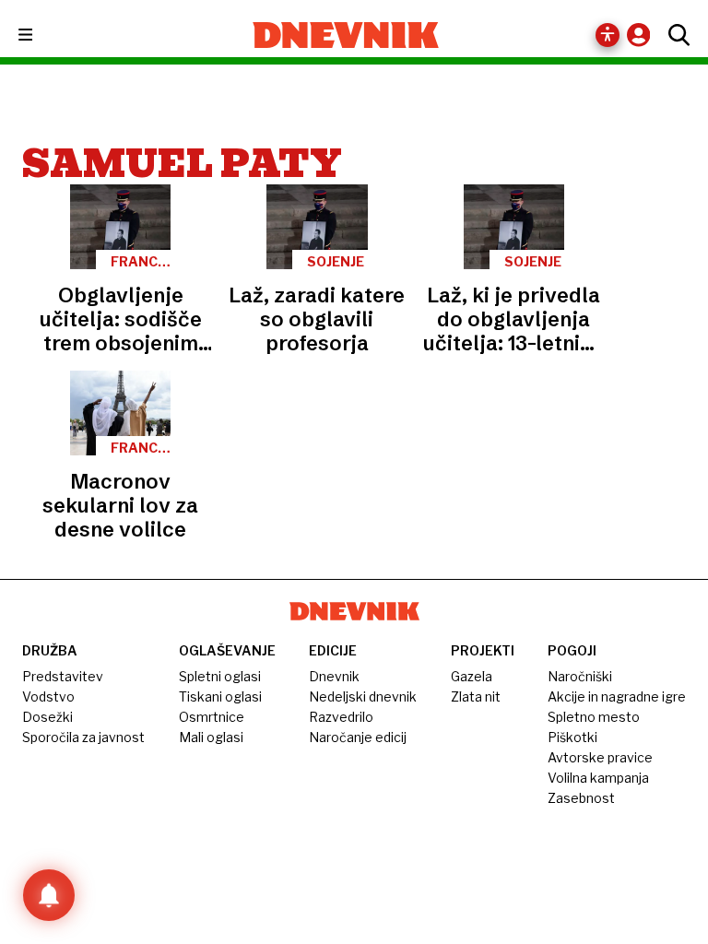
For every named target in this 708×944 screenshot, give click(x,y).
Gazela (471, 676)
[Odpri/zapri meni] (41, 35)
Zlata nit (476, 696)
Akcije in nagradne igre (617, 696)
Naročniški (580, 676)
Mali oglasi (211, 737)
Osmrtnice (211, 717)
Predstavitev (62, 676)
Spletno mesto (594, 717)
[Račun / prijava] (643, 34)
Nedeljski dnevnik (363, 696)
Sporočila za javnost (83, 737)
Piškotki (572, 737)
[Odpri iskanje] (674, 35)
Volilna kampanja (598, 777)
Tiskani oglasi (220, 696)
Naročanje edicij (358, 737)
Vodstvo (48, 696)
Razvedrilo (341, 717)
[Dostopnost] (608, 35)
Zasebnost (581, 798)
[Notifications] (49, 895)
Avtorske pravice (600, 757)
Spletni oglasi (220, 676)
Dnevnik (334, 676)
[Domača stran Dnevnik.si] (346, 35)
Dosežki (47, 717)
